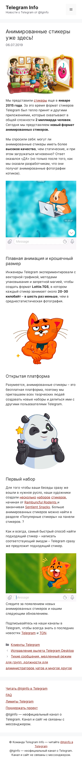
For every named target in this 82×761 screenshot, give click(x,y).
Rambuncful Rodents (40, 502)
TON (42, 633)
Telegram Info (22, 7)
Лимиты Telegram (20, 701)
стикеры (40, 100)
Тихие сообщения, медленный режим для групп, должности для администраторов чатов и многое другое (39, 662)
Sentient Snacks (37, 507)
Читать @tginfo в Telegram (26, 688)
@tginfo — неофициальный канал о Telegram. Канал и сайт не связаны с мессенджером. (35, 719)
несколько (28, 497)
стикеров (58, 497)
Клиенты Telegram (25, 645)
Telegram (28, 633)
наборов (43, 497)
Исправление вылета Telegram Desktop (42, 651)
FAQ (9, 695)
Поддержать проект (22, 708)
